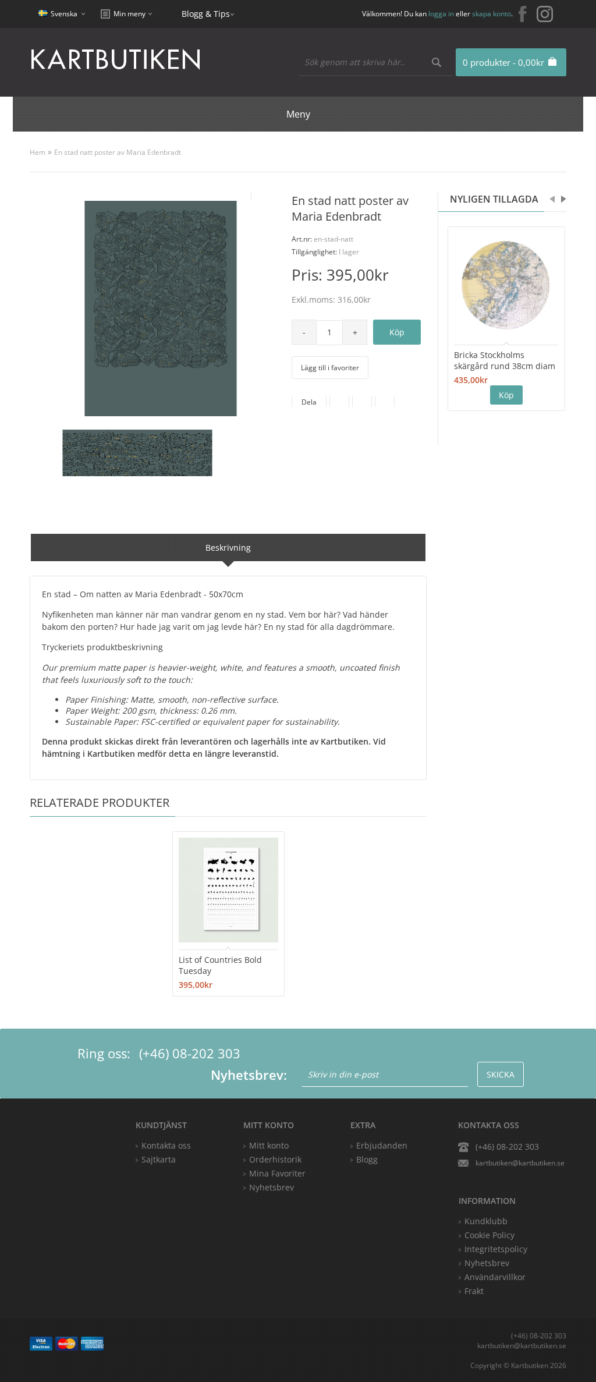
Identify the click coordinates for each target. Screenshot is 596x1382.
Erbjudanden (381, 1145)
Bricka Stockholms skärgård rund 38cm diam (504, 360)
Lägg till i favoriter (330, 368)
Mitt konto (269, 1145)
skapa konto (491, 14)
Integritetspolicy (495, 1249)
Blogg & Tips (206, 13)
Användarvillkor (495, 1276)
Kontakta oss (166, 1145)
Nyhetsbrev (271, 1187)
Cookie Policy (489, 1235)
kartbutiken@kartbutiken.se (520, 1163)
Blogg (367, 1159)
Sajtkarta (158, 1159)
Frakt (474, 1290)
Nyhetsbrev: (249, 1074)
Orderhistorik (275, 1159)
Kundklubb (486, 1221)
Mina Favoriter (277, 1173)
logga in (441, 14)
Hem (37, 152)
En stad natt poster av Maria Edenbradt (117, 152)
